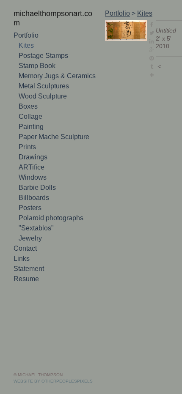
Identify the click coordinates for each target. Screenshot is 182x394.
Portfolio (26, 35)
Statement (29, 268)
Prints (27, 146)
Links (22, 258)
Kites (26, 45)
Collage (30, 116)
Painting (31, 126)
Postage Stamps (43, 55)
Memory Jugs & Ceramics (57, 75)
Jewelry (30, 238)
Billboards (34, 197)
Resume (26, 278)
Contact (25, 248)
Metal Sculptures (44, 86)
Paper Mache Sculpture (54, 136)
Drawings (33, 157)
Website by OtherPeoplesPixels (53, 381)
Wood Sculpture (43, 96)
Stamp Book (37, 65)
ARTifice (31, 167)
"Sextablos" (36, 228)
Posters (30, 207)
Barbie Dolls (37, 187)
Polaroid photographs (51, 218)
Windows (33, 177)
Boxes (28, 106)
